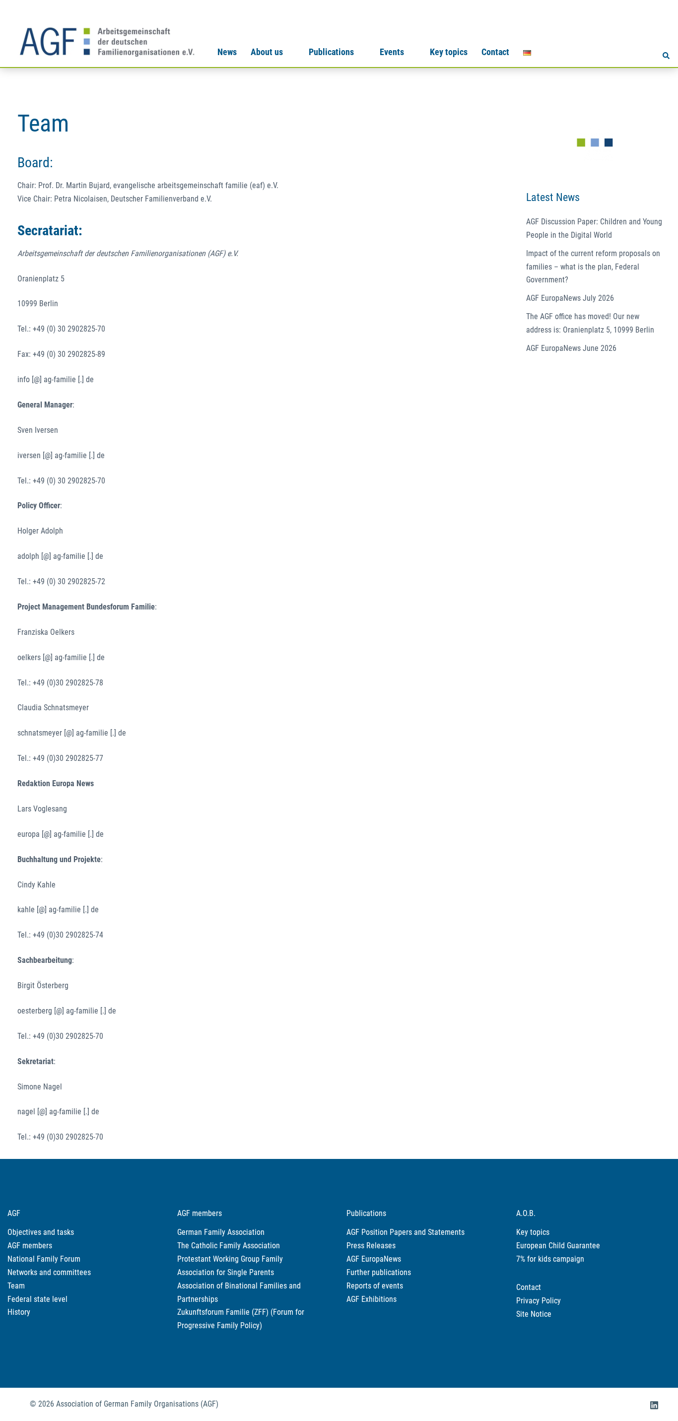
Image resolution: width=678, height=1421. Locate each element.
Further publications (378, 1272)
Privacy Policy (538, 1300)
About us (267, 52)
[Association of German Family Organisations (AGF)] (106, 40)
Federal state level (37, 1299)
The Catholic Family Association (228, 1245)
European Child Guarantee (558, 1245)
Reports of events (374, 1285)
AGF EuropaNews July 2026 (570, 298)
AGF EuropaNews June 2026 (571, 348)
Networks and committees (49, 1272)
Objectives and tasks (40, 1232)
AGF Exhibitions (371, 1299)
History (18, 1312)
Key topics (449, 52)
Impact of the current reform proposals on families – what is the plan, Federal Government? (593, 267)
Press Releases (371, 1245)
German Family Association (221, 1232)
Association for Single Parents (225, 1272)
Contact (495, 52)
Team (16, 1285)
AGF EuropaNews (373, 1259)
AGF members (29, 1245)
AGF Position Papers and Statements (405, 1232)
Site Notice (533, 1314)
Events (392, 52)
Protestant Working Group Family (230, 1259)
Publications (331, 52)
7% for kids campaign (550, 1259)
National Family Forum (43, 1259)
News (227, 52)
